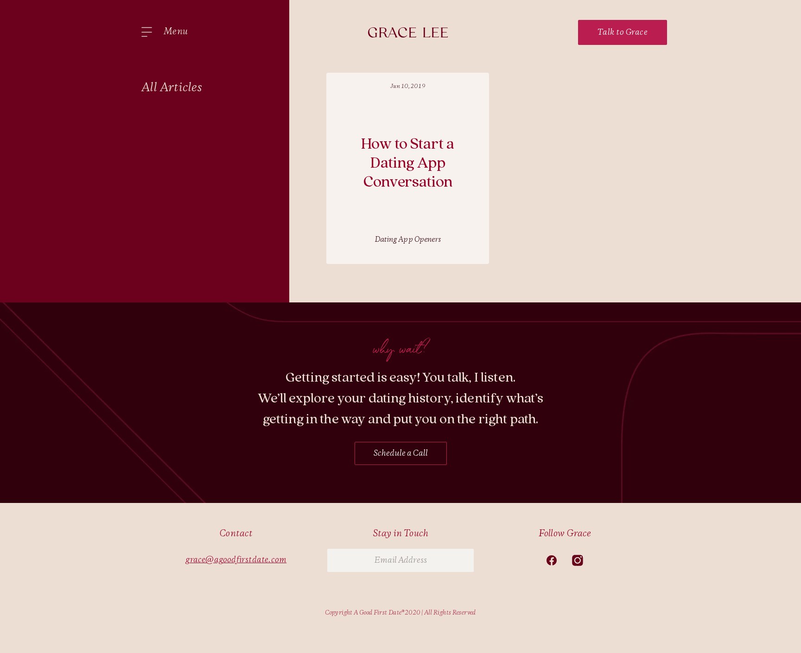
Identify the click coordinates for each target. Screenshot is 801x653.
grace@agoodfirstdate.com (235, 560)
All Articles (172, 88)
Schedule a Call (401, 453)
